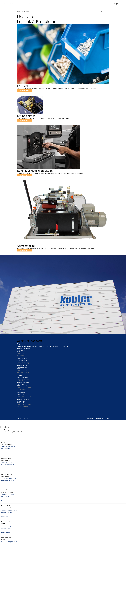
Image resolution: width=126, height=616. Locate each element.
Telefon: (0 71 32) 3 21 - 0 (24, 353)
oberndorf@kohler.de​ (23, 389)
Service (98, 11)
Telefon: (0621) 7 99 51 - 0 (24, 362)
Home (94, 11)
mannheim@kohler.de (23, 364)
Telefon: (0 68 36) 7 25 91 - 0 (24, 404)
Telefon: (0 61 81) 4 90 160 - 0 (25, 396)
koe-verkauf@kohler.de (23, 372)
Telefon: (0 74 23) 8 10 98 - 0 (24, 387)
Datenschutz (99, 418)
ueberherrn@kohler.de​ (23, 406)
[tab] (63, 437)
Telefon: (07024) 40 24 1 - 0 (24, 370)
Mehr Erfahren (25, 90)
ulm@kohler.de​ (21, 381)
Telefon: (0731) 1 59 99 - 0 (24, 379)
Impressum (90, 418)
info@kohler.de (118, 5)
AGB (108, 418)
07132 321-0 (117, 3)
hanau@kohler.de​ (22, 398)
